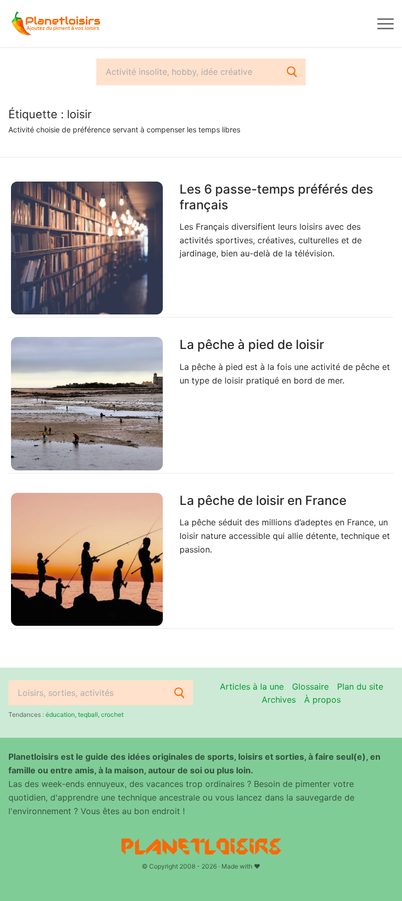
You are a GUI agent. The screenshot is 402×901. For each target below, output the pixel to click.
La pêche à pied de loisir (252, 344)
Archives (279, 699)
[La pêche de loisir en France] (87, 559)
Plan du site (360, 686)
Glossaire (310, 686)
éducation (60, 714)
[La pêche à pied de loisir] (87, 403)
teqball (88, 714)
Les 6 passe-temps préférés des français (276, 197)
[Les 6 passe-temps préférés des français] (87, 248)
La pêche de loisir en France (263, 500)
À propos (322, 699)
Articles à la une (252, 686)
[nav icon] (385, 24)
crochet (112, 714)
